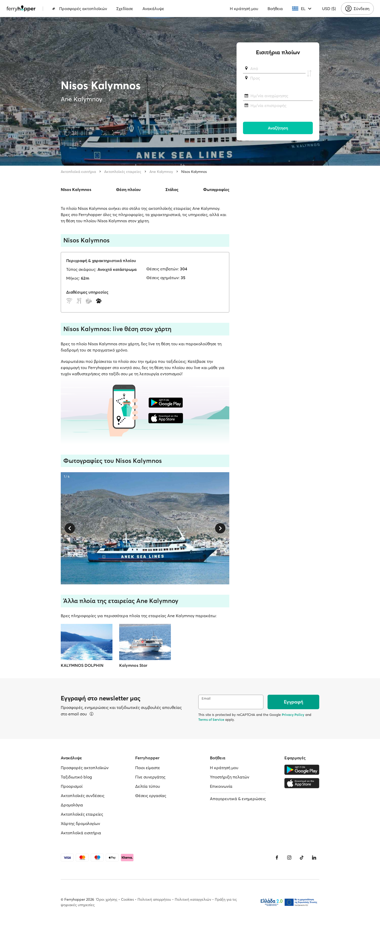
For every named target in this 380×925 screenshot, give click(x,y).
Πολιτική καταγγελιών (193, 899)
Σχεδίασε (124, 8)
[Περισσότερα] (91, 713)
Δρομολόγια (72, 804)
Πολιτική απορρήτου (154, 899)
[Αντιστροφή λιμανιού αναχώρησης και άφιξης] (309, 73)
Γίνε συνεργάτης (150, 776)
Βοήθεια (275, 8)
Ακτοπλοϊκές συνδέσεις (82, 795)
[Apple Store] (301, 783)
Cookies (127, 899)
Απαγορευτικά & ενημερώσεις (238, 798)
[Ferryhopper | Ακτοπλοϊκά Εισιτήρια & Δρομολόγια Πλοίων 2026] (21, 8)
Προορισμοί (71, 786)
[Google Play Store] (301, 770)
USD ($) (329, 8)
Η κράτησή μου (244, 8)
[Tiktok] (302, 857)
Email (206, 698)
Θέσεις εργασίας (150, 795)
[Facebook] (277, 857)
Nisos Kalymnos (194, 171)
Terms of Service (211, 719)
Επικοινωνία (221, 786)
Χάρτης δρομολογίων (80, 823)
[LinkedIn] (314, 857)
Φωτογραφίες (216, 189)
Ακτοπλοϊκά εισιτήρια (78, 171)
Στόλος (171, 189)
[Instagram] (289, 857)
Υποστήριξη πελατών (229, 776)
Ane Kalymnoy (161, 171)
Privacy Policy (293, 715)
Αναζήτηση (278, 128)
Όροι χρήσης (106, 899)
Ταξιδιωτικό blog (76, 776)
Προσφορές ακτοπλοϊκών (83, 8)
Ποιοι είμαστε (147, 767)
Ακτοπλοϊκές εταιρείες (122, 171)
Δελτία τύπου (147, 786)
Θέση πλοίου (128, 189)
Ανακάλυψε (153, 8)
